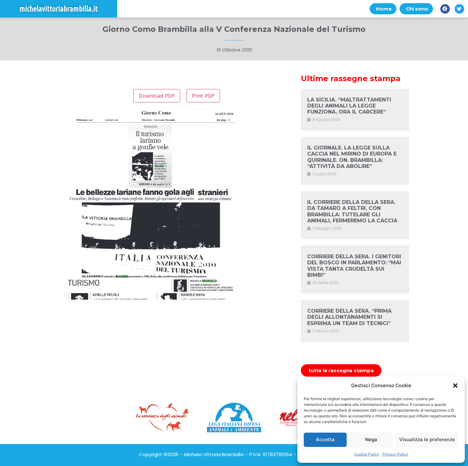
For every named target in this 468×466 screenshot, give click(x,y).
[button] (455, 385)
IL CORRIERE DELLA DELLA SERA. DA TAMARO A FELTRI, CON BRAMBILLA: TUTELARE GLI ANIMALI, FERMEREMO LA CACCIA (352, 211)
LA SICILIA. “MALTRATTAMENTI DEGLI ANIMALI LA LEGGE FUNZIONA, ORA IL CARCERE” (349, 106)
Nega (371, 439)
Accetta (325, 439)
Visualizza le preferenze (427, 439)
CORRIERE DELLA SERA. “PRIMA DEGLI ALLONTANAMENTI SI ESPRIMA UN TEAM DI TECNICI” (349, 317)
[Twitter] (459, 9)
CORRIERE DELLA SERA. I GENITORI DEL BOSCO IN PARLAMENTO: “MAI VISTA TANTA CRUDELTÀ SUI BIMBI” (354, 266)
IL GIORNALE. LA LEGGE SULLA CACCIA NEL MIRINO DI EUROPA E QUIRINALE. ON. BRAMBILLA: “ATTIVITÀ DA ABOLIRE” (352, 157)
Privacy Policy (395, 454)
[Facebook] (445, 9)
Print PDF (203, 96)
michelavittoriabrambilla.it (58, 8)
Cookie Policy (366, 454)
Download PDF (157, 96)
